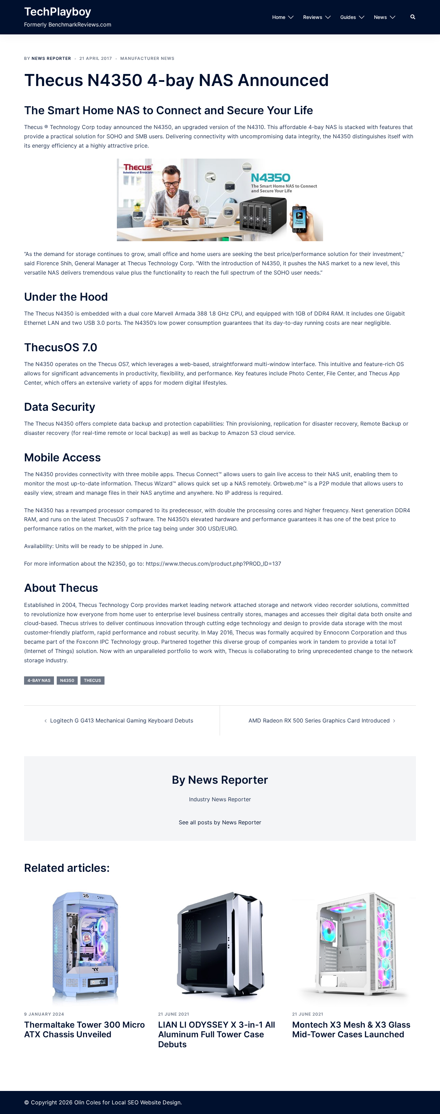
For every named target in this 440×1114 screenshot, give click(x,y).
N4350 (67, 680)
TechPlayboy (57, 11)
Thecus (92, 680)
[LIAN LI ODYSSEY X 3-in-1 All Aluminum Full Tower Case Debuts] (220, 944)
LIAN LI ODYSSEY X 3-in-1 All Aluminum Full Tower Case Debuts (216, 1035)
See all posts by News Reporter (220, 822)
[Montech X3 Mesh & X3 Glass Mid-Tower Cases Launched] (354, 944)
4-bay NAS (39, 680)
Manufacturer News (147, 58)
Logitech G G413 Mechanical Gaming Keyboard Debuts (121, 720)
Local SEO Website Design (146, 1102)
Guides (348, 17)
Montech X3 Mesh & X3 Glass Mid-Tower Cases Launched (351, 1030)
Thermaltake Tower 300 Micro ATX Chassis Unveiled (84, 1030)
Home (278, 17)
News (380, 17)
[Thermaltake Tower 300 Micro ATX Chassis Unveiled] (86, 944)
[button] (413, 17)
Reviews (312, 17)
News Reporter (51, 58)
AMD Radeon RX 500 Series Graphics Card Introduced (319, 720)
